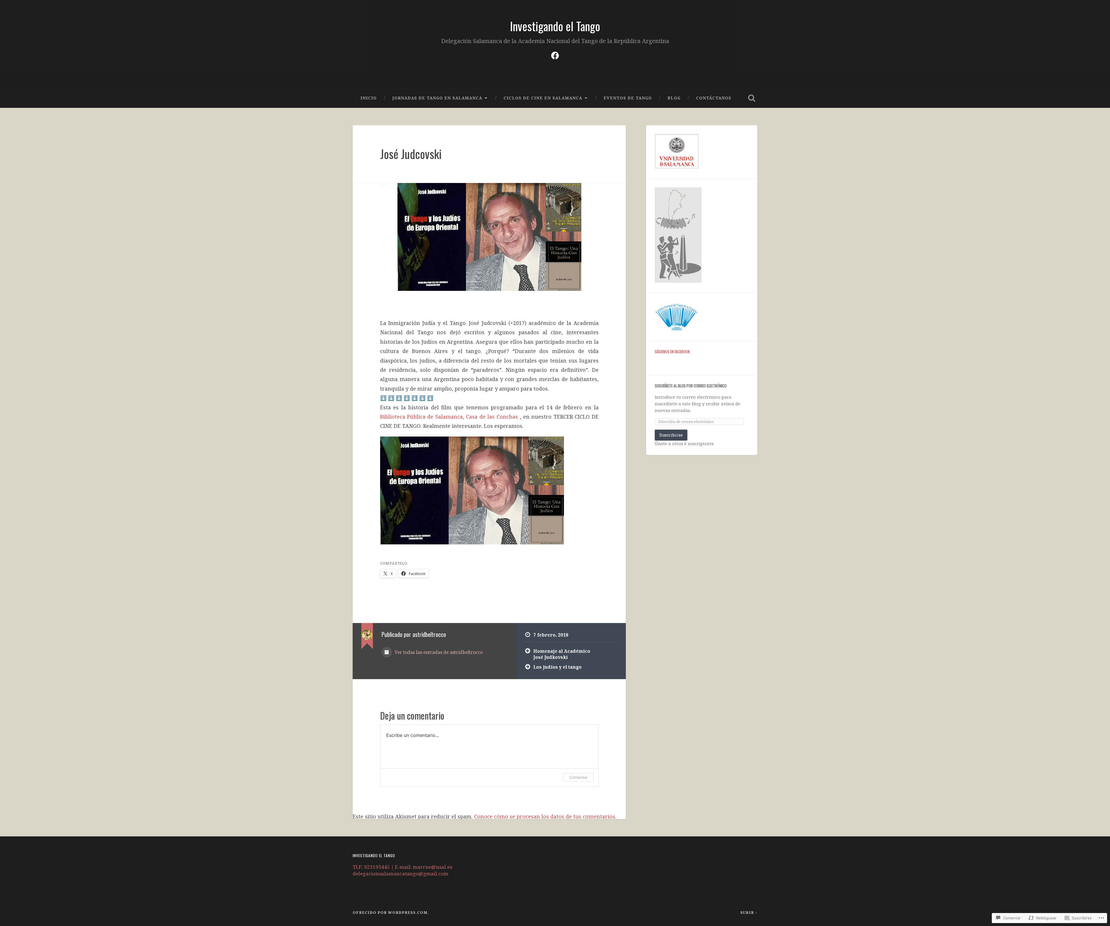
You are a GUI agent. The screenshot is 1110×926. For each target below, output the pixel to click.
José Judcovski (411, 153)
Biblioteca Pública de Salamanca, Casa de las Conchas (449, 416)
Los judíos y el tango (557, 667)
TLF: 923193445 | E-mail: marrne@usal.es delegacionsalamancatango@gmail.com (402, 870)
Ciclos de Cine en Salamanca (543, 98)
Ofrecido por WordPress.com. (391, 912)
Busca (751, 98)
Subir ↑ (748, 912)
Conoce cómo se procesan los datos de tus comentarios (544, 816)
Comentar (578, 777)
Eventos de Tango (628, 98)
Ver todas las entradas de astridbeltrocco (438, 652)
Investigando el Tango (555, 26)
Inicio (368, 98)
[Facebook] (555, 54)
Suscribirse (671, 435)
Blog (673, 98)
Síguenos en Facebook (672, 351)
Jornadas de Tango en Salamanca (437, 98)
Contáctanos (713, 98)
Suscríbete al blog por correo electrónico (691, 386)
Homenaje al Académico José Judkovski (561, 654)
